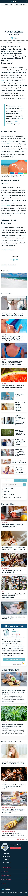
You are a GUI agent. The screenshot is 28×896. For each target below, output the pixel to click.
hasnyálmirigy (6, 568)
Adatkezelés (7, 859)
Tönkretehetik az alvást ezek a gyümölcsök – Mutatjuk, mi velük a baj (13, 834)
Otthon (4, 312)
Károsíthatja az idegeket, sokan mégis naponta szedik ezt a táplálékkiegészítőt (13, 595)
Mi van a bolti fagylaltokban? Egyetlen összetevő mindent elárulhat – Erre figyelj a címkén (13, 810)
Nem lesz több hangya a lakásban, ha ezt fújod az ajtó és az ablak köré (13, 386)
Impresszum (6, 853)
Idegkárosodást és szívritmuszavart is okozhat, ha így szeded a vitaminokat (13, 548)
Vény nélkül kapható (9, 494)
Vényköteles (7, 491)
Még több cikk (20, 839)
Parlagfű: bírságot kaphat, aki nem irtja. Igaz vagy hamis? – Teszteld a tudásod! (12, 726)
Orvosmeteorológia (7, 4)
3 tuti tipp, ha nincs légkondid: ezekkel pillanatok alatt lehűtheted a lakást (13, 314)
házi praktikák (11, 265)
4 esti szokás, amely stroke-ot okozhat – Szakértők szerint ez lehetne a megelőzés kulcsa (14, 786)
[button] (14, 868)
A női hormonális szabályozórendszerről (19, 461)
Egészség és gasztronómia (8, 807)
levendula (7, 144)
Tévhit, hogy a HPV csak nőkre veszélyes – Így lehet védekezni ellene (20, 452)
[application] (14, 280)
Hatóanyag (20, 480)
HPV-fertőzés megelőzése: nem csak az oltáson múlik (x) (20, 470)
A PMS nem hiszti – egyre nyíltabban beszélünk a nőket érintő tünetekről (20, 406)
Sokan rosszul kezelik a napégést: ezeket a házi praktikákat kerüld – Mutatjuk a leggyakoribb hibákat (12, 362)
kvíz (3, 688)
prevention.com (9, 250)
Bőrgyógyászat (6, 334)
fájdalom (20, 118)
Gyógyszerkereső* (6, 875)
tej (3, 760)
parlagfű (4, 722)
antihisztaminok (5, 205)
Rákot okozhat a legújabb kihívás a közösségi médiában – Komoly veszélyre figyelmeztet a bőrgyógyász (13, 338)
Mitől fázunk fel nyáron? (19, 395)
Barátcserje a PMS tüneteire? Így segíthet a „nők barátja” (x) (20, 432)
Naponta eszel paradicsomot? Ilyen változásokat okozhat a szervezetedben (13, 526)
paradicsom (5, 522)
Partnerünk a (15, 664)
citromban (4, 80)
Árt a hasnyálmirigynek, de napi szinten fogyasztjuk (11, 571)
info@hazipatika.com (23, 892)
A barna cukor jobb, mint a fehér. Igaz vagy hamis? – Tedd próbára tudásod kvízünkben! (13, 692)
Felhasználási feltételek (6, 856)
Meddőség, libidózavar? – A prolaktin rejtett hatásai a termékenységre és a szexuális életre (20, 420)
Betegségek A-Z (5, 871)
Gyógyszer (7, 480)
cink (3, 591)
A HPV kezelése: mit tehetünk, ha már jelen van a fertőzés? (20, 442)
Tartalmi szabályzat (7, 862)
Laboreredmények (6, 867)
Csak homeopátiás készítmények (12, 497)
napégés (4, 265)
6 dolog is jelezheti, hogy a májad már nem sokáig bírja (13, 618)
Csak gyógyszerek (9, 488)
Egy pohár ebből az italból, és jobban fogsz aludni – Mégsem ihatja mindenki (13, 762)
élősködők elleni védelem (21, 4)
